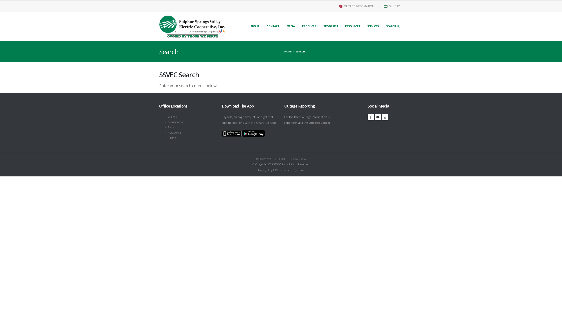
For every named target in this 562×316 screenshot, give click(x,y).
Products (309, 26)
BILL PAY (394, 6)
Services (373, 26)
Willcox (172, 117)
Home (288, 51)
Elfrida (172, 138)
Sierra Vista (175, 122)
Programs (330, 26)
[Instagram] (385, 117)
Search (391, 26)
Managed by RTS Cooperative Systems (281, 170)
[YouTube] (378, 117)
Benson (173, 127)
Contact (273, 26)
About (254, 26)
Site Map (280, 158)
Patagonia (174, 133)
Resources (352, 26)
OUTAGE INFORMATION (358, 6)
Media (291, 26)
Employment (263, 158)
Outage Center (319, 123)
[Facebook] (371, 117)
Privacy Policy (298, 158)
